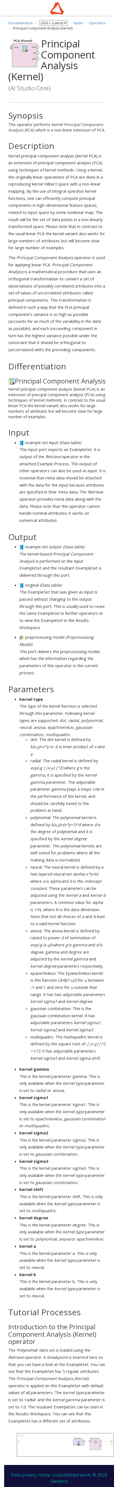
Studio (78, 23)
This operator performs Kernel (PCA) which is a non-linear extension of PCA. (56, 122)
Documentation (20, 23)
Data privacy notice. (31, 1475)
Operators (97, 23)
